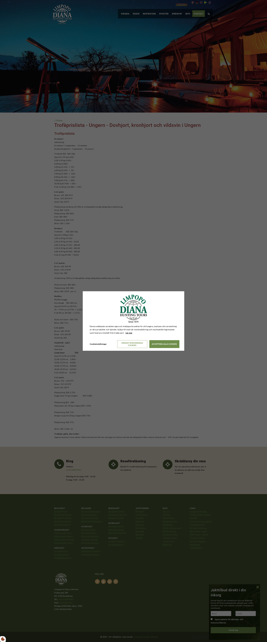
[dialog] (133, 321)
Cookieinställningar (98, 344)
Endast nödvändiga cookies (132, 344)
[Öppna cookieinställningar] (3, 639)
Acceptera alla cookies (164, 344)
